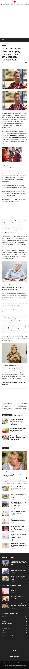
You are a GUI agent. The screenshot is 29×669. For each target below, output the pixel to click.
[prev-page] (2, 443)
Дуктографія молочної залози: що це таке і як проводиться (17, 437)
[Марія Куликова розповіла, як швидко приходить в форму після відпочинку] (14, 460)
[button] (2, 40)
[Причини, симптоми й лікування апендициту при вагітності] (5, 521)
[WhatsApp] (13, 65)
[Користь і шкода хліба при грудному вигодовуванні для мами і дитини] (5, 605)
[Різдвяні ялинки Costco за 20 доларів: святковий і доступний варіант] (5, 563)
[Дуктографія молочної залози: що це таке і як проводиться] (5, 437)
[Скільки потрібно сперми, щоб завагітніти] (5, 591)
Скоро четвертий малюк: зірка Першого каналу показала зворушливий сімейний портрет (21, 407)
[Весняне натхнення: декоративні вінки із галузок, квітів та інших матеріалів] (5, 421)
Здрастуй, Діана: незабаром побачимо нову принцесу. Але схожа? (18, 545)
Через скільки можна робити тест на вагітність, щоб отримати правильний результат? (7, 407)
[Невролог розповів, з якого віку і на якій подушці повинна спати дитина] (5, 496)
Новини (11, 663)
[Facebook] (3, 65)
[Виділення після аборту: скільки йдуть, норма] (5, 598)
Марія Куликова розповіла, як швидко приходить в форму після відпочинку (13, 474)
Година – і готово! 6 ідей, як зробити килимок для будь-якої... (18, 488)
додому (3, 43)
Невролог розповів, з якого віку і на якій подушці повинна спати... (19, 496)
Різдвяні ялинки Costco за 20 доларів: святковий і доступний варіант (19, 563)
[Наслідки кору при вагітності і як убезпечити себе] (5, 513)
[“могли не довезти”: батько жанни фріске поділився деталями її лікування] (5, 528)
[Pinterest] (10, 65)
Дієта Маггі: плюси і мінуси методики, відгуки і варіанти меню (18, 430)
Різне (15, 663)
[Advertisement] (14, 22)
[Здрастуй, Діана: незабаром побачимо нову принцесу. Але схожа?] (5, 545)
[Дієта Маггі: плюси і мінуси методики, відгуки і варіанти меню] (5, 430)
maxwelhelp (4, 477)
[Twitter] (6, 65)
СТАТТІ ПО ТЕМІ (6, 415)
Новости (8, 43)
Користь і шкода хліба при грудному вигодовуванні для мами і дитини (18, 605)
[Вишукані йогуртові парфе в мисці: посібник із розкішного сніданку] (5, 578)
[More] (17, 65)
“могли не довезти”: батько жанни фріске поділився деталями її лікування (18, 528)
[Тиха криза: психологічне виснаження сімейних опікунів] (5, 571)
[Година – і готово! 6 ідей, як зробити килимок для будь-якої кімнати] (5, 488)
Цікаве (5, 663)
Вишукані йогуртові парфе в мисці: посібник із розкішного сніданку (18, 578)
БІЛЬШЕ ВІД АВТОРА (18, 415)
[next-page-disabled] (5, 443)
